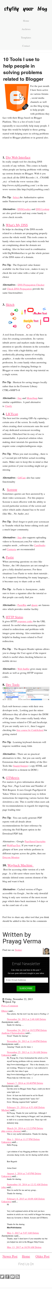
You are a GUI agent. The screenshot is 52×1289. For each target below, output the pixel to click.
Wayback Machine (20, 865)
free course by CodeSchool (30, 730)
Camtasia (11, 549)
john (4, 1187)
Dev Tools (12, 684)
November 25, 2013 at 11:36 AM (24, 1052)
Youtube (12, 1277)
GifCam (22, 477)
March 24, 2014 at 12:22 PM (22, 1128)
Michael (5, 1110)
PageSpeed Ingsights (35, 841)
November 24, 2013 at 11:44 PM (23, 1041)
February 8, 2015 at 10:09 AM (22, 1198)
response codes (25, 621)
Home (26, 20)
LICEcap (12, 414)
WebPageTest (13, 845)
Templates (26, 37)
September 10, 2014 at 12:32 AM (24, 1184)
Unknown (6, 1055)
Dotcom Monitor (10, 857)
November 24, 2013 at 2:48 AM (23, 1019)
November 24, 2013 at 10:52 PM (23, 1030)
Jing (19, 398)
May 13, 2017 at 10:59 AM (21, 1247)
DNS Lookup (42, 209)
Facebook (7, 1277)
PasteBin (21, 605)
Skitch (10, 304)
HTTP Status (14, 617)
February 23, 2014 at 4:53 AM (22, 1107)
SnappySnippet (20, 765)
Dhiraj (4, 1010)
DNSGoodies (24, 209)
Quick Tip (10, 1001)
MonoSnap (32, 398)
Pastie (10, 557)
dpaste (34, 605)
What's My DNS (17, 225)
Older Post (42, 1256)
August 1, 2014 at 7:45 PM (21, 1173)
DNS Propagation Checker (31, 284)
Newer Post (9, 1256)
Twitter (18, 949)
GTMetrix (12, 777)
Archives (26, 29)
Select (16, 197)
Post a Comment (9, 1005)
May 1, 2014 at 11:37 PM (20, 1139)
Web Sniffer (23, 668)
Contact (26, 45)
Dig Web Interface (18, 157)
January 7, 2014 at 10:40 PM (22, 1083)
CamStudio (39, 545)
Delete (43, 1019)
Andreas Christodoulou (13, 1033)
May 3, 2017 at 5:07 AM (19, 1232)
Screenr (12, 489)
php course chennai (11, 1131)
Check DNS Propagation (19, 288)
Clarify (8, 406)
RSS (17, 1277)
